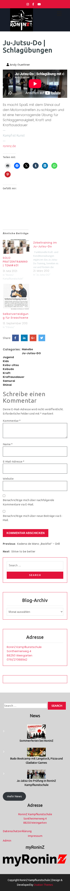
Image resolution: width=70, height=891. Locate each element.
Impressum (35, 835)
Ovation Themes (43, 884)
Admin (7, 840)
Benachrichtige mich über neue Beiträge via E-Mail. (32, 518)
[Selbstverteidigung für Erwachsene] (16, 296)
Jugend (8, 357)
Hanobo (27, 349)
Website (8, 478)
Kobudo (8, 369)
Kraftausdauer (13, 377)
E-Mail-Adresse (13, 461)
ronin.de (9, 146)
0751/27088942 (17, 660)
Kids (6, 361)
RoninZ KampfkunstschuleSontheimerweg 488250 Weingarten (24, 651)
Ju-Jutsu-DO (31, 353)
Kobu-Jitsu (11, 365)
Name (8, 444)
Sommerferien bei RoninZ (36, 740)
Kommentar (12, 420)
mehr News (14, 796)
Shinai (7, 385)
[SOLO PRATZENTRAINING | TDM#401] (16, 246)
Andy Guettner (19, 65)
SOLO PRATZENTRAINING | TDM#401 (15, 261)
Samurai (9, 381)
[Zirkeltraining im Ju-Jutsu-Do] (48, 257)
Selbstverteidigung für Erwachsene (16, 316)
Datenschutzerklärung (17, 831)
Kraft (6, 373)
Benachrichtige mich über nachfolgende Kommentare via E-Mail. (28, 502)
